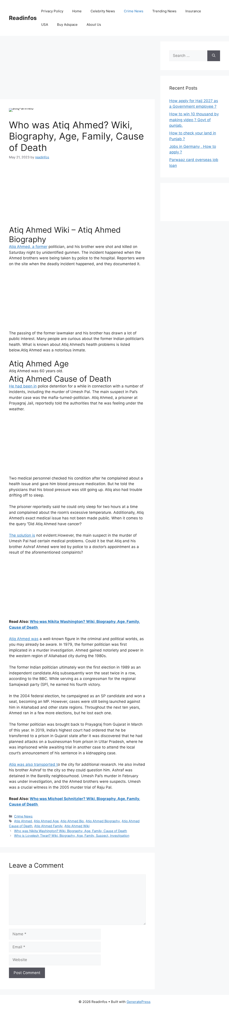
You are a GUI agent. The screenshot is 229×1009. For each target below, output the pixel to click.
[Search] (213, 55)
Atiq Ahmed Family (48, 826)
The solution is (22, 535)
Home (77, 11)
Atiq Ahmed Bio (72, 821)
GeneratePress (139, 1002)
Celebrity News (103, 11)
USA (44, 24)
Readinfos (23, 18)
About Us (94, 24)
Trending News (164, 11)
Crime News (133, 11)
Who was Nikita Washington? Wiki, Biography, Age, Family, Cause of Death (70, 831)
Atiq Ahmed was (23, 639)
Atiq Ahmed (19, 371)
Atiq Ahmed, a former (28, 246)
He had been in (23, 386)
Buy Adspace (67, 24)
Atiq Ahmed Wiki (76, 826)
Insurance (193, 11)
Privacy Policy (52, 11)
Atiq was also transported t (33, 764)
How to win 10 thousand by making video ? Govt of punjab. (194, 120)
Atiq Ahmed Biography (103, 821)
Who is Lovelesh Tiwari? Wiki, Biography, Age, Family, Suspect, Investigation (71, 835)
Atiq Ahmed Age (46, 821)
